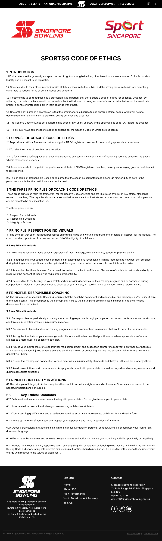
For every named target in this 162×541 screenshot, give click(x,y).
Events (35, 3)
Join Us (67, 502)
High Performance (74, 493)
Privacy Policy (134, 533)
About (23, 3)
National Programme (58, 3)
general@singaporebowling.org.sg (130, 499)
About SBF (69, 489)
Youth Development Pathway (80, 498)
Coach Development (103, 3)
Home (67, 484)
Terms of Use (151, 533)
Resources (127, 3)
